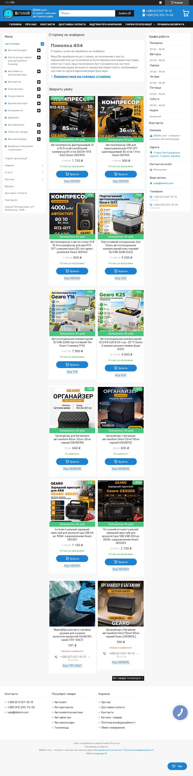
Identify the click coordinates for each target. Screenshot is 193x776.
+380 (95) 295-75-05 (21, 707)
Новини (9, 165)
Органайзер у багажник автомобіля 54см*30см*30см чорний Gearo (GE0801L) (120, 633)
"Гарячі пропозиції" (16, 158)
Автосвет (60, 702)
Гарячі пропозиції (139, 24)
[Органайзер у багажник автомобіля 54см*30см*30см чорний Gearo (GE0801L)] (121, 603)
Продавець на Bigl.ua (96, 746)
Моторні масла (63, 707)
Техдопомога (16, 96)
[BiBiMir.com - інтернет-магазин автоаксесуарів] (17, 13)
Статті (8, 172)
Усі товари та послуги (127, 678)
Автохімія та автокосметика (17, 73)
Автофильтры (16, 124)
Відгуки (9, 186)
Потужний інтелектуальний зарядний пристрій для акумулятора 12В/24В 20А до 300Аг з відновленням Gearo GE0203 (120, 536)
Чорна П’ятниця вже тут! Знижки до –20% (19, 208)
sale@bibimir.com (163, 183)
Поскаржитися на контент (108, 750)
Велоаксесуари (17, 139)
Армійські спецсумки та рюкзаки (20, 148)
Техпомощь (61, 727)
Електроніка (15, 89)
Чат (180, 766)
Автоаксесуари (17, 50)
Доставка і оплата (72, 24)
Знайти (123, 13)
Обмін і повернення (113, 727)
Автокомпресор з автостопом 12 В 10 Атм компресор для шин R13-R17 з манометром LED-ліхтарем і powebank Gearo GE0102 (72, 247)
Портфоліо (11, 200)
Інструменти (15, 110)
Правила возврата (170, 24)
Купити (74, 174)
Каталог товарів (111, 717)
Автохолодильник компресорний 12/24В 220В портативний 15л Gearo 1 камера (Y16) (72, 342)
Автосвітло (14, 81)
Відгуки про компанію (106, 24)
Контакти (47, 24)
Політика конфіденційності (118, 722)
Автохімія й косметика (68, 712)
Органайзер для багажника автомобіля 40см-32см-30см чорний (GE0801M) (72, 439)
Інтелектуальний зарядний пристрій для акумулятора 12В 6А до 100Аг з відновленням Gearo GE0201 (72, 534)
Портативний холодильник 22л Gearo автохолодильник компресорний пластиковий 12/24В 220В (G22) (121, 247)
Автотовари (12, 43)
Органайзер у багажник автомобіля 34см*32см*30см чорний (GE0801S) (120, 439)
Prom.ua (115, 743)
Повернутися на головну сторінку (82, 76)
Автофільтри (62, 717)
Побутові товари (18, 131)
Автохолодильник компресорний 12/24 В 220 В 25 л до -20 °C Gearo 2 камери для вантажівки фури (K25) (121, 344)
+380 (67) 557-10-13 (20, 702)
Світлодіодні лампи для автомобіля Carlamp (20, 61)
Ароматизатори (17, 103)
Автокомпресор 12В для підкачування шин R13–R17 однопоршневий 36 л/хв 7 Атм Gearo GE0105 (121, 150)
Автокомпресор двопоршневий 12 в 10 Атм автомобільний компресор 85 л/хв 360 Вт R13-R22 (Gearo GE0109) (72, 150)
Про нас (31, 24)
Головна (15, 24)
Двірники (13, 117)
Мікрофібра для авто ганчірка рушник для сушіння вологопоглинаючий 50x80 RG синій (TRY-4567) (72, 635)
